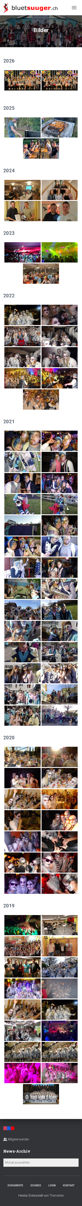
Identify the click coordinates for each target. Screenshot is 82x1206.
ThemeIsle (56, 1195)
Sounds (35, 1185)
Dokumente (15, 1185)
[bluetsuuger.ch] (32, 7)
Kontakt (69, 1185)
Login (52, 1185)
